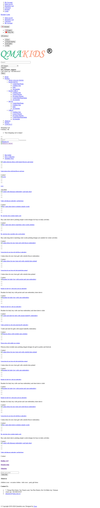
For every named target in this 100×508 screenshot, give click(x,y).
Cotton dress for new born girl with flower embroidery (14, 252)
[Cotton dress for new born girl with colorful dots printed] (19, 261)
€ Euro (7, 39)
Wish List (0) (9, 4)
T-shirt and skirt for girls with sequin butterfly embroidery (14, 324)
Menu (3, 73)
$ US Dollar (8, 43)
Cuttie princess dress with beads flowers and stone (12, 171)
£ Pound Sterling (10, 41)
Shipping (4, 468)
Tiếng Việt (10, 32)
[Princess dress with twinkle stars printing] (14, 334)
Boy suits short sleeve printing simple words (11, 215)
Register (7, 9)
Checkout (8, 8)
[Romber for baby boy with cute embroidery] (15, 297)
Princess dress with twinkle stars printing (10, 343)
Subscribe (4, 474)
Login (6, 11)
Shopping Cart (9, 6)
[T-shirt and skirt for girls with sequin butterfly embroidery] (19, 315)
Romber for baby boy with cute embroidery (11, 306)
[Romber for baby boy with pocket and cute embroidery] (18, 279)
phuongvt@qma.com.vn (12, 493)
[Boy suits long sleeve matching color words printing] (17, 225)
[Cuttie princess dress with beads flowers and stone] (17, 162)
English (9, 30)
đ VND (7, 45)
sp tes (2, 186)
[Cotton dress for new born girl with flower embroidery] (18, 243)
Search (4, 68)
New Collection (9, 157)
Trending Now (9, 158)
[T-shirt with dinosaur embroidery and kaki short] (16, 191)
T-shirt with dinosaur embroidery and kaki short (12, 200)
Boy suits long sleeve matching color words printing (13, 234)
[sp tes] (3, 177)
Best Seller (8, 155)
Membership (5, 465)
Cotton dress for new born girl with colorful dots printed (14, 270)
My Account (8, 2)
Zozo (35, 506)
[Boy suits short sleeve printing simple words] (15, 206)
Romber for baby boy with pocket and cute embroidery (14, 288)
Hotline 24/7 (5, 461)
